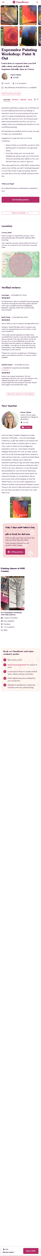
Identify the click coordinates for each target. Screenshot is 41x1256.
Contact (26, 427)
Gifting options (15, 552)
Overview (7, 99)
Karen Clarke (16, 75)
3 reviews (5, 370)
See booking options (20, 200)
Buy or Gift (30, 1251)
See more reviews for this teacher (21, 394)
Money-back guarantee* (17, 665)
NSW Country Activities (11, 94)
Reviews (15, 99)
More (30, 99)
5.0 (6, 1249)
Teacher (23, 99)
